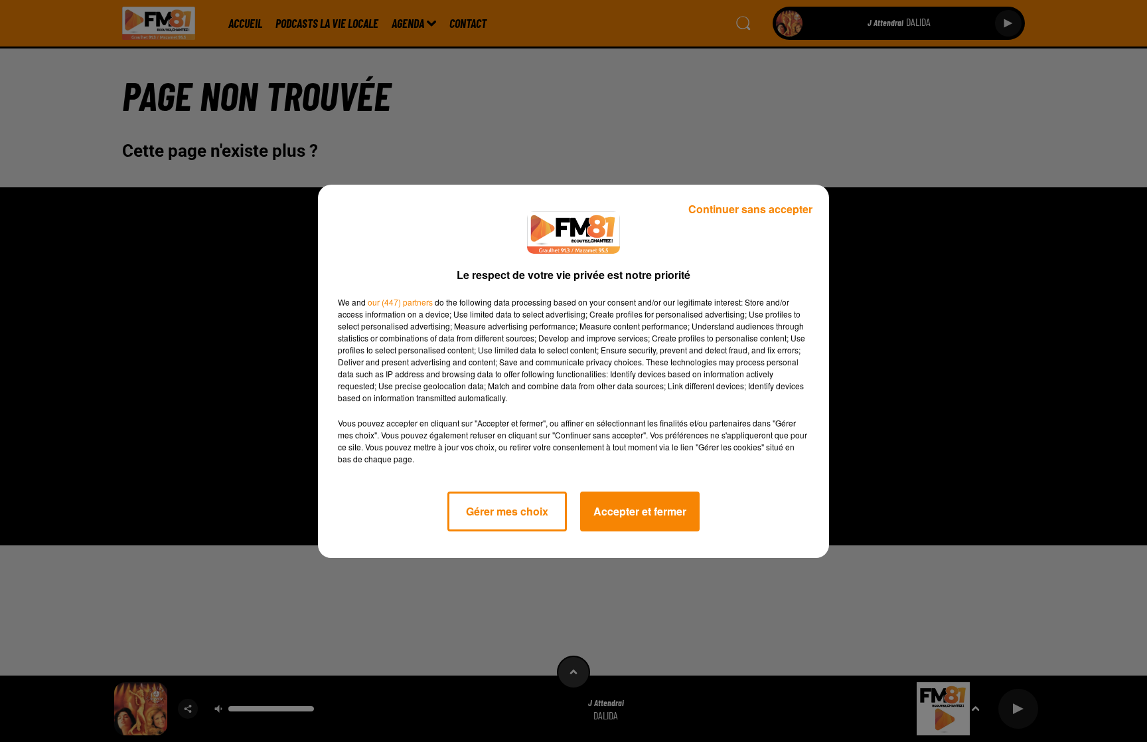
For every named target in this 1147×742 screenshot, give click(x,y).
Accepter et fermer (639, 511)
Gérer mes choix (507, 511)
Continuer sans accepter (750, 209)
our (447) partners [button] (400, 302)
